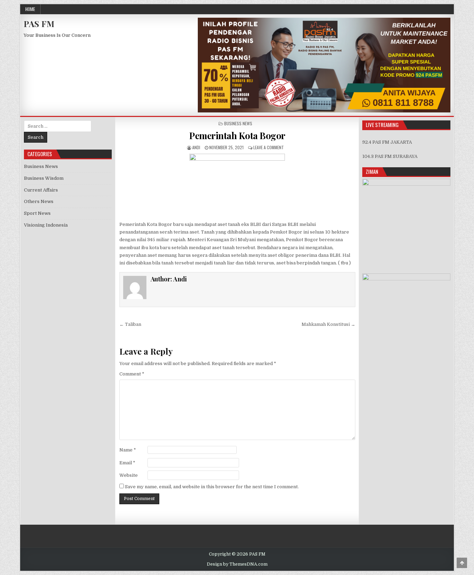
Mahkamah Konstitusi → (328, 324)
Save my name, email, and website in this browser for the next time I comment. (212, 486)
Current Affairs (41, 190)
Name (127, 450)
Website (128, 475)
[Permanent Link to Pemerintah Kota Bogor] (237, 185)
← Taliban (130, 324)
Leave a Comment (268, 147)
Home (30, 9)
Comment (131, 374)
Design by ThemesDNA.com (237, 564)
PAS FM (39, 23)
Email (127, 462)
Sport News (37, 213)
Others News (38, 201)
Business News (238, 123)
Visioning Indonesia (46, 225)
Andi (196, 147)
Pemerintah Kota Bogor (237, 135)
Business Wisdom (44, 178)
